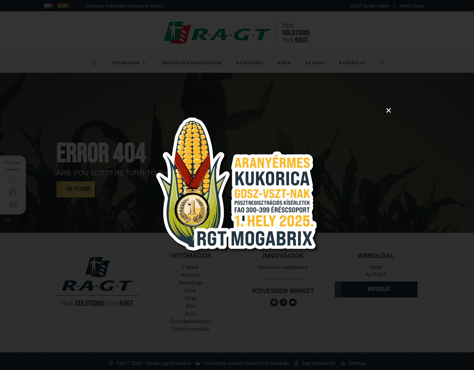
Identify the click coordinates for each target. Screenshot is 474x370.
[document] (237, 185)
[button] (388, 110)
